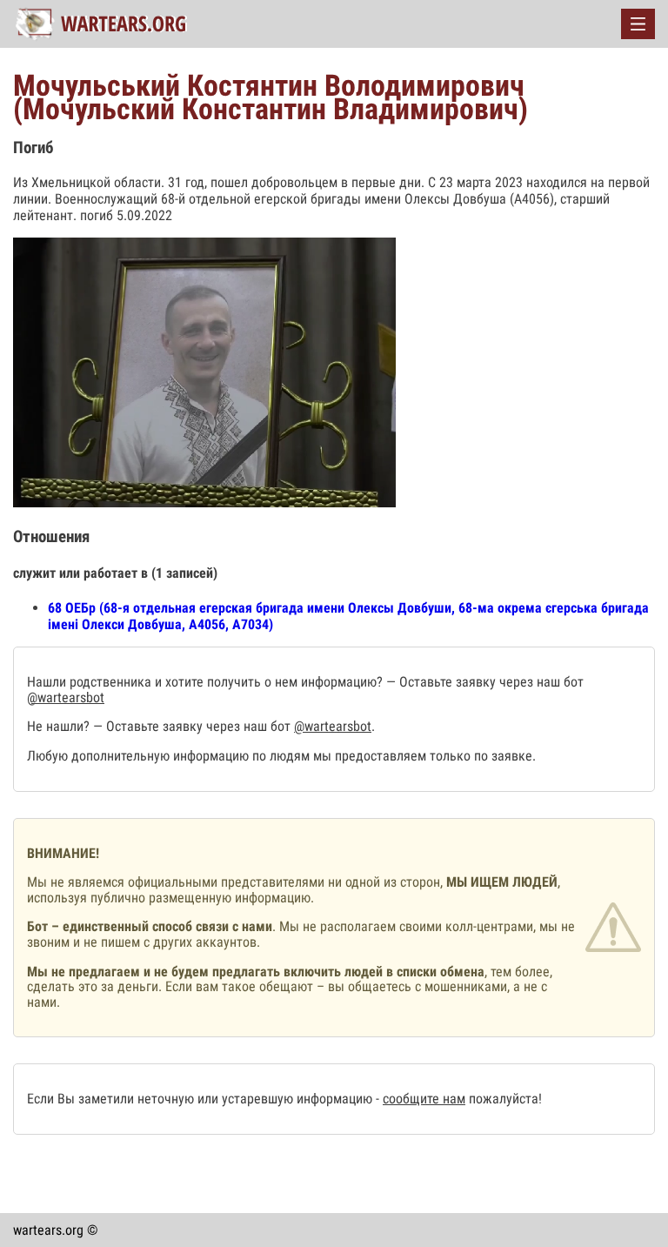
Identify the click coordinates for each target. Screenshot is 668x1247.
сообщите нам (424, 1098)
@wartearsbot (65, 697)
